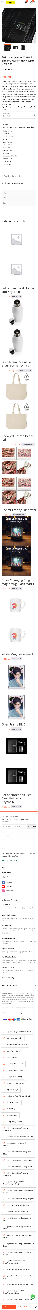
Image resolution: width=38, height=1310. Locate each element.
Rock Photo (7, 161)
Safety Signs (31, 962)
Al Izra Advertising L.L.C (18, 1013)
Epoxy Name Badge (13, 1051)
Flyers (25, 908)
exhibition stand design (15, 1070)
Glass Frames (7, 142)
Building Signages (7, 960)
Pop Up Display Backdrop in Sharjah (19, 1032)
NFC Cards (6, 153)
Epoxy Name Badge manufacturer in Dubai (17, 1236)
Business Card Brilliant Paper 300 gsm (20, 1137)
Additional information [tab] (13, 176)
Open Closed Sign (16, 952)
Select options (25, 370)
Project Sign (21, 962)
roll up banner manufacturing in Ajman (20, 1199)
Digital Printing (6, 970)
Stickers (5, 943)
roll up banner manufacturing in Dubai (20, 1160)
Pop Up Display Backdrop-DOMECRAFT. (20, 1299)
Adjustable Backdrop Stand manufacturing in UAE (14, 1262)
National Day (7, 150)
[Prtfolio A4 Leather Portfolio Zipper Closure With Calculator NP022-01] (2, 69)
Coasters (6, 134)
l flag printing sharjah (14, 1122)
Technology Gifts (8, 164)
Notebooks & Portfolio (26, 127)
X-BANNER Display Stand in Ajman (18, 1269)
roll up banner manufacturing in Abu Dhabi (17, 1153)
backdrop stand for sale (15, 1064)
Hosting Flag (11, 1109)
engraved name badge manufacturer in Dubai (18, 1245)
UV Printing (30, 970)
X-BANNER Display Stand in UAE (18, 1212)
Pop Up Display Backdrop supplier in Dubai (17, 1219)
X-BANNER (5, 973)
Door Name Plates (7, 908)
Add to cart (16, 296)
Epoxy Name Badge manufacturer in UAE (17, 1277)
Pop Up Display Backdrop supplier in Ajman (17, 1253)
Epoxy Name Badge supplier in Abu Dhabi (17, 1228)
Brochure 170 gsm (13, 1102)
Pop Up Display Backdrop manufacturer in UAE (18, 1191)
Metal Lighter (7, 145)
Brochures (18, 908)
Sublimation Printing (18, 970)
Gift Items (13, 127)
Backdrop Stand (12, 1115)
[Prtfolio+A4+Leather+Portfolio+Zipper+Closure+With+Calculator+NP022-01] (6, 69)
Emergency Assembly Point (21, 918)
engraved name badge (14, 1038)
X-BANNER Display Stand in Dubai (18, 1205)
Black (4, 197)
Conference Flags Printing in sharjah (19, 1096)
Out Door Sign (27, 952)
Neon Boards (11, 962)
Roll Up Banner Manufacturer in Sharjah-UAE (15, 1129)
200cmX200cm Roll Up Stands (17, 1045)
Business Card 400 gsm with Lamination (14, 1144)
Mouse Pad (6, 148)
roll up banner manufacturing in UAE (19, 1167)
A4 (3, 207)
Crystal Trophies (8, 136)
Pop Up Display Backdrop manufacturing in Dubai (13, 1292)
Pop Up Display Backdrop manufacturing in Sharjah (13, 1183)
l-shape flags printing (14, 1077)
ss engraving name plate (15, 1083)
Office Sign (5, 952)
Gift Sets (5, 139)
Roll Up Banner (12, 1057)
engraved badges (12, 1089)
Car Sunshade (7, 131)
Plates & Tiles (7, 159)
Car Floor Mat (32, 941)
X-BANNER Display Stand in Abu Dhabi (20, 1284)
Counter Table (6, 918)
